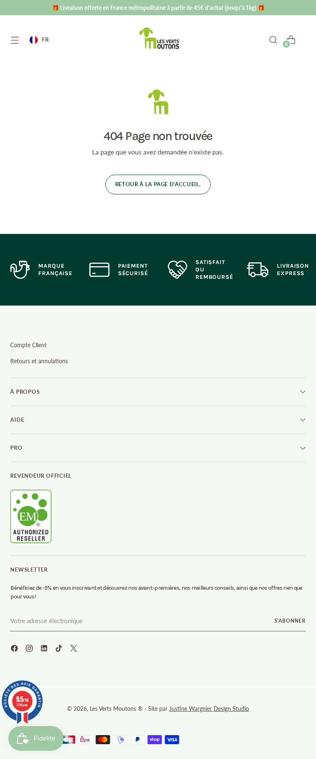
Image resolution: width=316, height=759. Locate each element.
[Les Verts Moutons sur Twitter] (74, 649)
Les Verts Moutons (113, 708)
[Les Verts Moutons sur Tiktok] (60, 649)
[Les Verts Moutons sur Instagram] (30, 649)
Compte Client (28, 344)
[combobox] (39, 40)
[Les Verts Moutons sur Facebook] (15, 649)
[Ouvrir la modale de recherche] (273, 39)
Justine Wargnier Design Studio (209, 708)
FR (45, 39)
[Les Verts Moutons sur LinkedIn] (45, 649)
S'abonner (290, 621)
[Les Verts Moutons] (159, 38)
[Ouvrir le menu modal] (14, 39)
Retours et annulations (39, 360)
